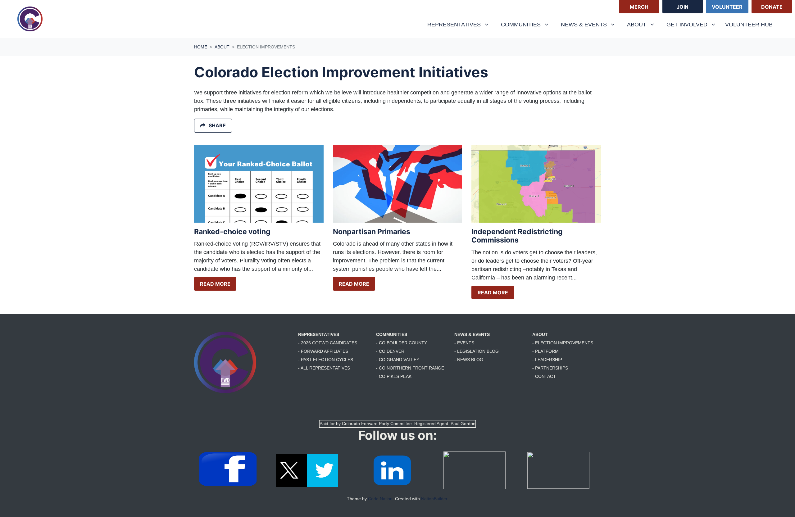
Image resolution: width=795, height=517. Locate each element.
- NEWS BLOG (468, 359)
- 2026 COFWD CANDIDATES (327, 342)
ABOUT (540, 334)
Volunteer (727, 7)
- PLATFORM (545, 351)
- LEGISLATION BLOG (476, 351)
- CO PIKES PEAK (393, 376)
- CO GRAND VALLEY (397, 359)
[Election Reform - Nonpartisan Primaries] (397, 184)
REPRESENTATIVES (318, 334)
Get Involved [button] (687, 24)
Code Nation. (381, 498)
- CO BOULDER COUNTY (401, 342)
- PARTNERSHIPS (550, 367)
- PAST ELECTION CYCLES (325, 359)
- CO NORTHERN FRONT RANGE (410, 367)
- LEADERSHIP (547, 359)
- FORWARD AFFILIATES (323, 351)
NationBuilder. (434, 498)
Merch (639, 7)
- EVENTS (464, 342)
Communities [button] (521, 24)
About (222, 46)
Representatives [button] (454, 24)
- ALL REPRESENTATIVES (324, 367)
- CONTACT (544, 376)
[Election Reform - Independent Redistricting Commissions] (536, 184)
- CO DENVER (390, 351)
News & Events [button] (584, 24)
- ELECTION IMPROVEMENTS (562, 342)
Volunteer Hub (749, 24)
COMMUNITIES (391, 334)
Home (200, 46)
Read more (215, 284)
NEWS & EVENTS (472, 334)
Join (682, 7)
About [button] (643, 24)
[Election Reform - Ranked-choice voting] (259, 184)
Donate (772, 7)
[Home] (30, 19)
